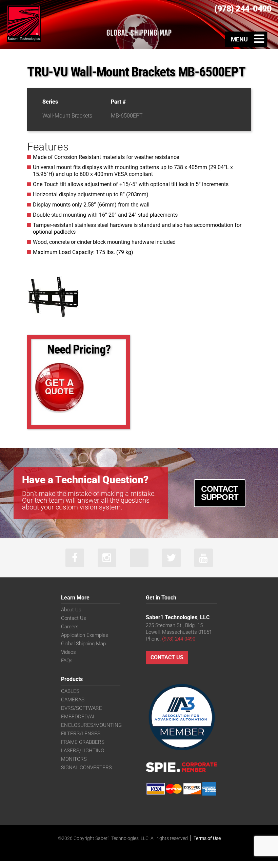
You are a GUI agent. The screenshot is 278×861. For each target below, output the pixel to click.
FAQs (67, 661)
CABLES (70, 691)
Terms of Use (207, 838)
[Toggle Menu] (246, 39)
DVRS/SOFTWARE (81, 708)
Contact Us (73, 618)
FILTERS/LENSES (80, 734)
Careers (70, 627)
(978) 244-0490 (178, 639)
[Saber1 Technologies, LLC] (24, 23)
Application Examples (84, 635)
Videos (68, 652)
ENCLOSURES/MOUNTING (91, 725)
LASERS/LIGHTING (82, 751)
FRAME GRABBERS (82, 742)
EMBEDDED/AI (77, 717)
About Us (71, 610)
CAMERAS (72, 700)
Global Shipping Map (83, 644)
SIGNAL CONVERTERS (86, 768)
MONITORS (74, 759)
